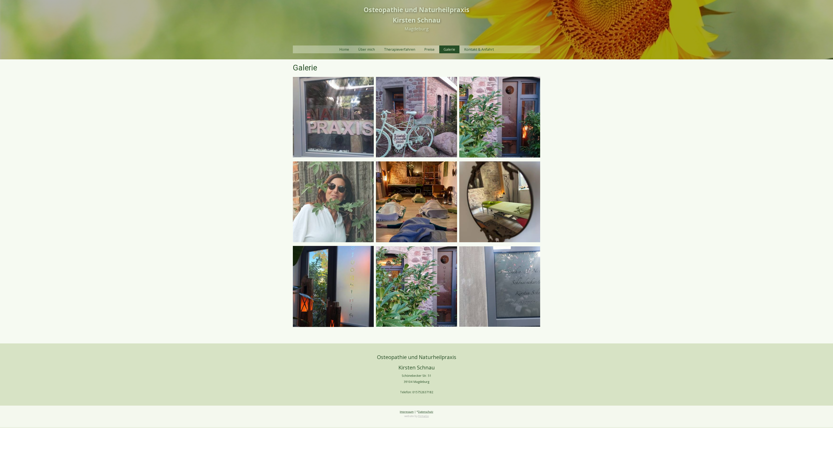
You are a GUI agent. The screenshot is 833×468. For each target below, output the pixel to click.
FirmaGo (423, 416)
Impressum (407, 412)
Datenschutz (425, 412)
